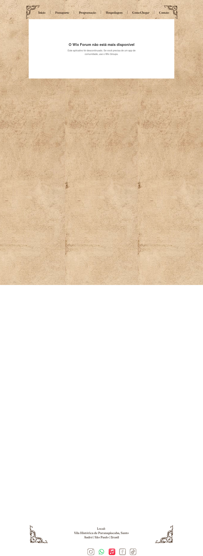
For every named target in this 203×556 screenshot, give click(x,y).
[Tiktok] (133, 551)
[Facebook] (122, 551)
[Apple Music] (112, 551)
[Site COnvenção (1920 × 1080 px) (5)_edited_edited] (91, 551)
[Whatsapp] (101, 551)
